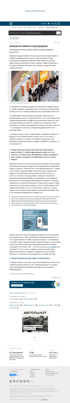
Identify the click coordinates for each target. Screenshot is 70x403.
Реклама (32, 375)
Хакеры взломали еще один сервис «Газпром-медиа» (30, 258)
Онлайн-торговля (14, 305)
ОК (58, 33)
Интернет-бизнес (44, 305)
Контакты (32, 373)
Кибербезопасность (29, 305)
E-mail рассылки (49, 375)
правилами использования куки (34, 33)
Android (47, 369)
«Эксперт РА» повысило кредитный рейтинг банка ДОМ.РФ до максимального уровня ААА (16, 357)
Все (20, 348)
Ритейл (55, 305)
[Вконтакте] (14, 381)
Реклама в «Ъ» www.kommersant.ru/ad (35, 11)
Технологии (12, 308)
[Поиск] (56, 23)
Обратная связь (49, 371)
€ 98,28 (19, 27)
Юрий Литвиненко (28, 299)
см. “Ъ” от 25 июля (30, 205)
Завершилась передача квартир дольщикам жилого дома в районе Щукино (57, 356)
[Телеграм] (10, 381)
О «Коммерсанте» (35, 369)
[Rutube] (24, 381)
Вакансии (32, 376)
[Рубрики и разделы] (59, 23)
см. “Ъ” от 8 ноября (50, 247)
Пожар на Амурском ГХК (52, 27)
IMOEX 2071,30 (31, 27)
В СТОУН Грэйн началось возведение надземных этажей (37, 355)
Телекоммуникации (14, 37)
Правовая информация (51, 373)
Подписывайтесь (17, 285)
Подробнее (45, 399)
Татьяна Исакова (14, 299)
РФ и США (40, 27)
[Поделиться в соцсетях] (59, 42)
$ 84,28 (14, 27)
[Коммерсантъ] (10, 23)
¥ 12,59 (24, 27)
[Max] (28, 381)
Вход (52, 23)
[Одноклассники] (21, 381)
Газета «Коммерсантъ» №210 (17, 293)
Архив (31, 371)
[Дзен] (17, 381)
